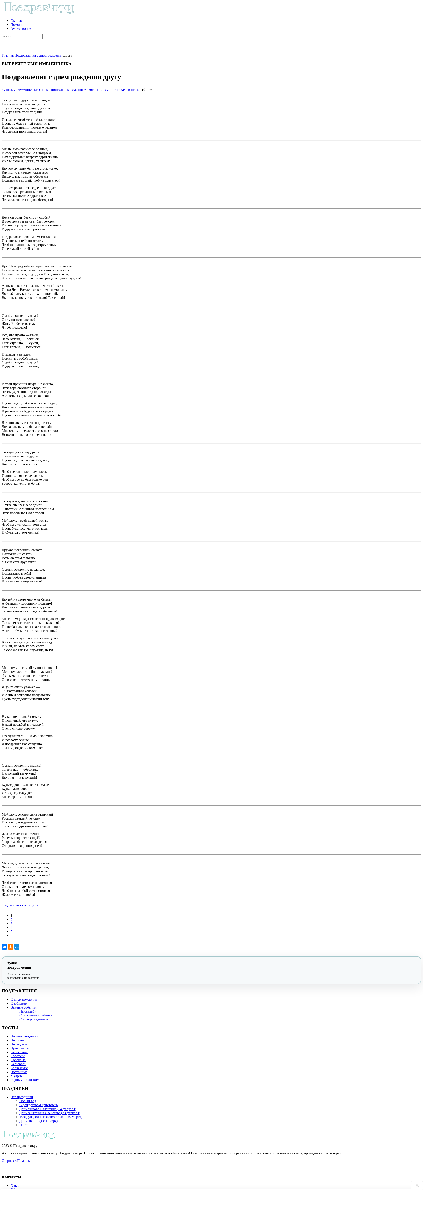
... (12, 935)
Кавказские (19, 1068)
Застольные (19, 1052)
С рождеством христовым (38, 1105)
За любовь (18, 1064)
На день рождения (24, 1036)
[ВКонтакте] (4, 947)
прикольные (60, 89)
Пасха (23, 1125)
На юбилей (19, 1040)
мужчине (25, 89)
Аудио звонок (21, 28)
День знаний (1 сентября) (38, 1121)
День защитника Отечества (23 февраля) (49, 1113)
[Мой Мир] (16, 947)
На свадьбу (27, 1011)
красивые (41, 89)
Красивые (18, 1060)
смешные (79, 89)
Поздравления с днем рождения (38, 55)
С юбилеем (19, 1003)
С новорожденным (33, 1019)
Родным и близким (25, 1080)
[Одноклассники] (10, 947)
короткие (95, 89)
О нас (15, 1185)
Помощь (17, 24)
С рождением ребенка (35, 1015)
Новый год (27, 1101)
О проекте (9, 1161)
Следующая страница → (20, 905)
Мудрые (17, 1076)
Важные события (23, 1007)
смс (107, 89)
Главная (16, 20)
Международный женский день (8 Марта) (50, 1117)
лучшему (8, 89)
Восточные (19, 1072)
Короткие (18, 1056)
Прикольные (20, 1048)
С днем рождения (24, 999)
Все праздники (22, 1097)
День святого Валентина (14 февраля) (47, 1109)
